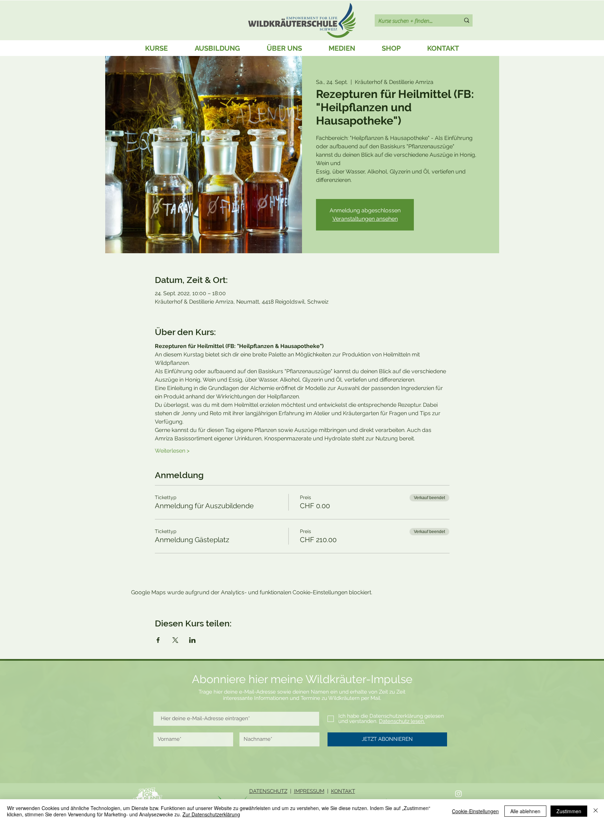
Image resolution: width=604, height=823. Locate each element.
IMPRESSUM (309, 791)
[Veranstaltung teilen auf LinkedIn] (192, 640)
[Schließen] (595, 811)
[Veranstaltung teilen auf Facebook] (158, 640)
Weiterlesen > (172, 450)
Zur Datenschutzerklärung (211, 814)
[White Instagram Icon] (458, 793)
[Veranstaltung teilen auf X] (175, 640)
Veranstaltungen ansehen (365, 218)
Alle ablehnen (525, 811)
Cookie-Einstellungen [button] (475, 811)
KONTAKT (343, 791)
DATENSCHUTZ (268, 791)
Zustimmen (568, 811)
